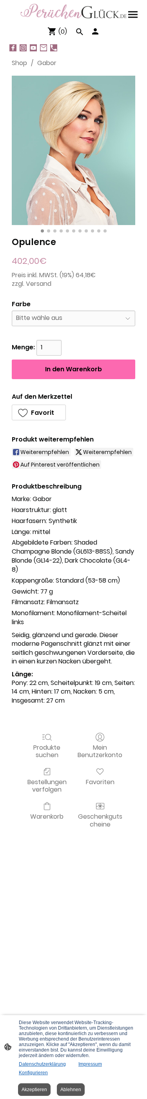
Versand (38, 283)
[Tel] (53, 47)
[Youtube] (33, 47)
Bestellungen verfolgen (47, 785)
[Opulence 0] (73, 150)
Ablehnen (70, 1089)
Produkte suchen (46, 751)
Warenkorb (47, 816)
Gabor (46, 62)
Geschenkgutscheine (100, 820)
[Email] (43, 47)
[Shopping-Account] (95, 31)
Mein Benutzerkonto (100, 751)
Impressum (90, 1064)
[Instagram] (23, 47)
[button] (39, 412)
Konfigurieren (33, 1072)
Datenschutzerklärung (42, 1064)
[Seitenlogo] (73, 11)
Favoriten (100, 781)
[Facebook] (12, 47)
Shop (19, 62)
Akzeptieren (34, 1089)
